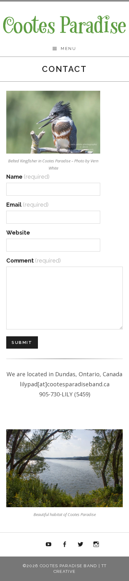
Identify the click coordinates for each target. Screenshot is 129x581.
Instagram (96, 544)
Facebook (64, 544)
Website (18, 232)
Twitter (80, 544)
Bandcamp (33, 544)
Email (27, 204)
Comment (33, 260)
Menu (68, 48)
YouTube (48, 544)
